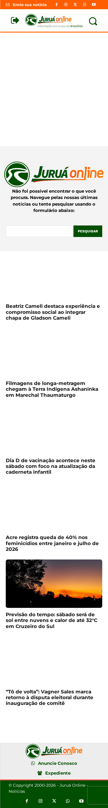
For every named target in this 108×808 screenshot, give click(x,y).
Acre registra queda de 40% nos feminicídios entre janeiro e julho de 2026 (52, 543)
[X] (75, 4)
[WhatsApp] (84, 4)
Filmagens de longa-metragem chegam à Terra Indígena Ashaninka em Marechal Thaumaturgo (52, 389)
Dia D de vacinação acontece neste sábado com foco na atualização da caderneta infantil (50, 466)
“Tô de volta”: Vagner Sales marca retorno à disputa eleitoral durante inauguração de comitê (49, 697)
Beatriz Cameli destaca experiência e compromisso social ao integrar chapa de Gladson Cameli (53, 312)
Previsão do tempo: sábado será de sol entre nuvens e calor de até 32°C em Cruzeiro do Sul (51, 620)
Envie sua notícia (30, 4)
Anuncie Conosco (57, 763)
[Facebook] (57, 4)
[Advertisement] (54, 89)
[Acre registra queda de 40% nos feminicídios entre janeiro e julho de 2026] (54, 507)
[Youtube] (93, 4)
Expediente (58, 773)
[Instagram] (66, 4)
